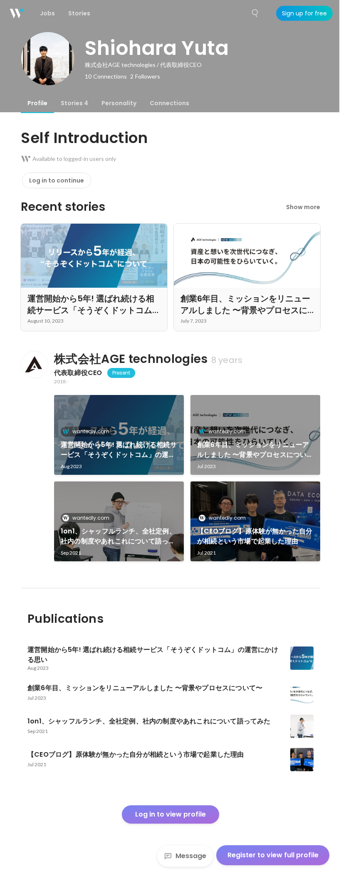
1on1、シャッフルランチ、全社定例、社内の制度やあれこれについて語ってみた (118, 536)
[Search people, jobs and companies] (255, 13)
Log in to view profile (170, 814)
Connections (169, 103)
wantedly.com (90, 431)
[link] (119, 435)
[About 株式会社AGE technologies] (34, 364)
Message (190, 856)
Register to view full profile (273, 855)
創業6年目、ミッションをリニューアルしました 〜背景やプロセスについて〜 (253, 450)
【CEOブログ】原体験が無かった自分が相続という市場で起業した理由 (255, 536)
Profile (37, 103)
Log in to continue (56, 180)
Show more (303, 207)
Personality (118, 103)
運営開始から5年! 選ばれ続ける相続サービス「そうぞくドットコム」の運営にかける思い (119, 450)
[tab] (37, 103)
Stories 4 (74, 103)
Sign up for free (304, 13)
